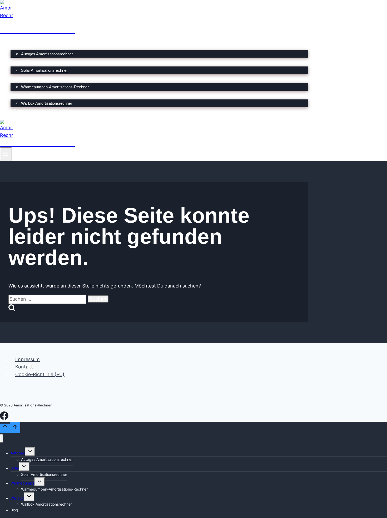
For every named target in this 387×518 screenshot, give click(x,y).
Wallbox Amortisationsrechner (46, 103)
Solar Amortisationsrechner (44, 70)
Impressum (27, 359)
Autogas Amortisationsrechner (47, 54)
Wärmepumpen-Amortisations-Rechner (55, 87)
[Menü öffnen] (6, 154)
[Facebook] (4, 418)
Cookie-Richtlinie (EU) (39, 374)
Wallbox (17, 498)
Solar (15, 468)
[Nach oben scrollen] (5, 428)
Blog (18, 111)
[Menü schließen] (1, 438)
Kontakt (24, 367)
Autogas (18, 453)
